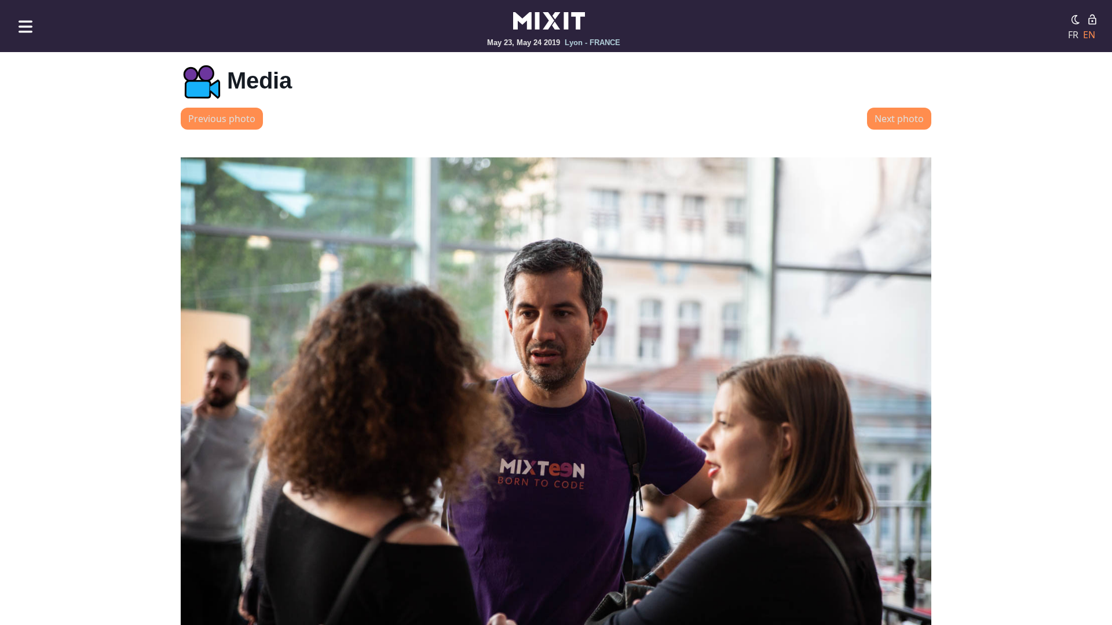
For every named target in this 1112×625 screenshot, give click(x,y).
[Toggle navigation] (25, 26)
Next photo (899, 118)
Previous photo (221, 118)
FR (1073, 34)
